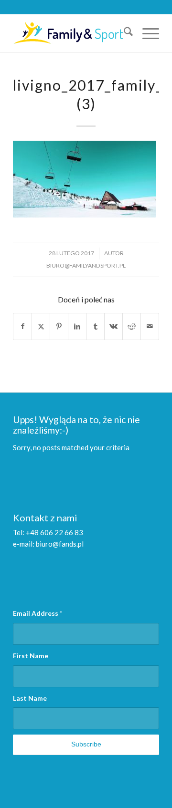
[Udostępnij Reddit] (131, 326)
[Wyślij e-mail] (150, 326)
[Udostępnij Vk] (113, 326)
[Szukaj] (123, 33)
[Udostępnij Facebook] (22, 326)
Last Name (30, 698)
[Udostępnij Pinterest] (59, 326)
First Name (30, 656)
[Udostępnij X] (41, 326)
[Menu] (146, 33)
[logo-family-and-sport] (71, 33)
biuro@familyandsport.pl (86, 265)
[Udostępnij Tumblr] (95, 326)
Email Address (37, 613)
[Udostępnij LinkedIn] (77, 326)
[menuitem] (123, 33)
